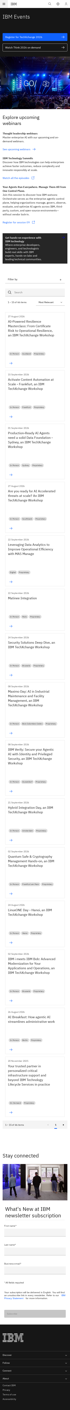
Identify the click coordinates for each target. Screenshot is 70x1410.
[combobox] (35, 292)
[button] (58, 4)
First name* (10, 1225)
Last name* (10, 1244)
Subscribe (12, 1313)
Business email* (12, 1263)
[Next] (63, 1125)
